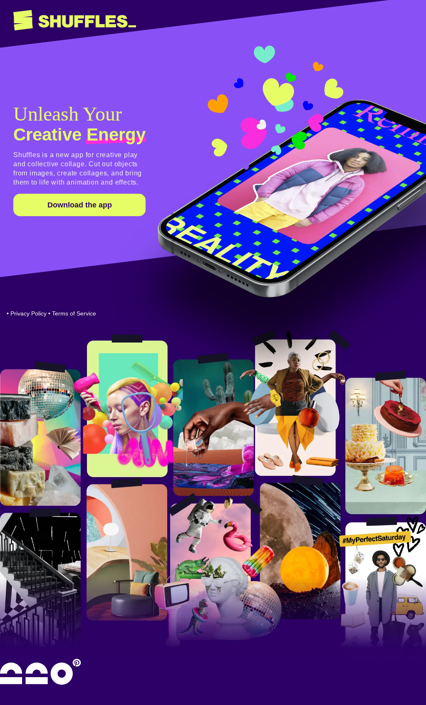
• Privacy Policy (27, 313)
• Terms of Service (72, 313)
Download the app (79, 205)
